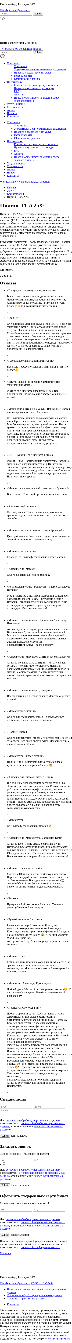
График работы (23, 75)
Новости (12, 113)
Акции (11, 110)
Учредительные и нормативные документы (40, 69)
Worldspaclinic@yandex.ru (15, 10)
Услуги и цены (16, 103)
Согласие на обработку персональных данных (34, 1295)
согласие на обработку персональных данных (33, 1120)
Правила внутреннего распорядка (34, 88)
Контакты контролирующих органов (36, 85)
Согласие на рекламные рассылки (27, 1298)
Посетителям (15, 81)
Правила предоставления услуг (32, 72)
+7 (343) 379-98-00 (11, 48)
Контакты (13, 116)
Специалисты (15, 107)
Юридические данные (27, 78)
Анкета (18, 94)
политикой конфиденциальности (40, 1247)
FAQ (17, 91)
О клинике (13, 63)
